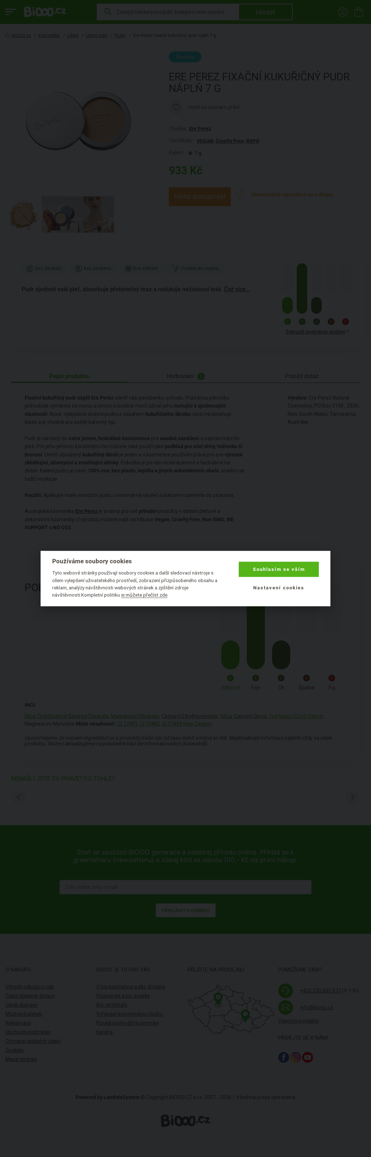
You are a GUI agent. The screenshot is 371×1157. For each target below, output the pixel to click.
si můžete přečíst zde (144, 595)
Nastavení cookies (278, 587)
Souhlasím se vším (279, 569)
